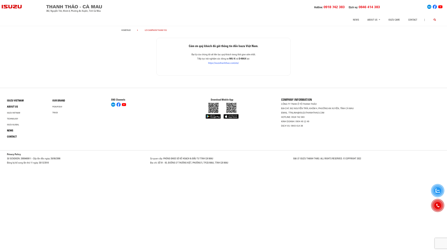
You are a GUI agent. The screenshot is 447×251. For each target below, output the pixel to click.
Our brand (58, 100)
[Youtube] (440, 6)
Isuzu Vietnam (15, 100)
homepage (126, 30)
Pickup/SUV (57, 106)
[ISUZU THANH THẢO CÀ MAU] (12, 6)
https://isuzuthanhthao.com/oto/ (223, 63)
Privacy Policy (14, 154)
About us (12, 106)
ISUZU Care (394, 19)
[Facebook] (435, 6)
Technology (12, 118)
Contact (412, 19)
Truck (55, 112)
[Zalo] (429, 6)
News (356, 19)
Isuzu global (13, 124)
